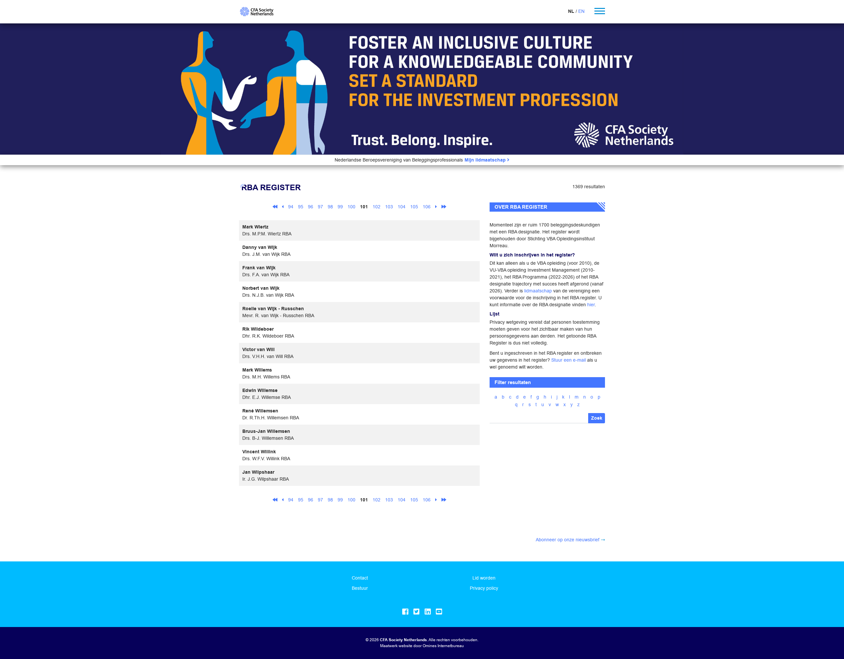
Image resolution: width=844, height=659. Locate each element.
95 (300, 206)
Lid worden (484, 578)
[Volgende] (436, 206)
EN (581, 11)
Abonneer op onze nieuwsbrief (567, 539)
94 (290, 206)
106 (427, 206)
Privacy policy (484, 588)
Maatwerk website (396, 645)
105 (414, 206)
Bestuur (360, 588)
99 (340, 206)
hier (591, 304)
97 (320, 206)
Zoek (596, 418)
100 (351, 206)
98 (330, 206)
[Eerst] (275, 206)
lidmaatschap (538, 290)
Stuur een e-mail (568, 360)
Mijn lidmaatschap (486, 160)
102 (376, 206)
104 (402, 206)
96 (310, 206)
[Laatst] (444, 206)
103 (389, 206)
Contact (360, 578)
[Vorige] (282, 206)
